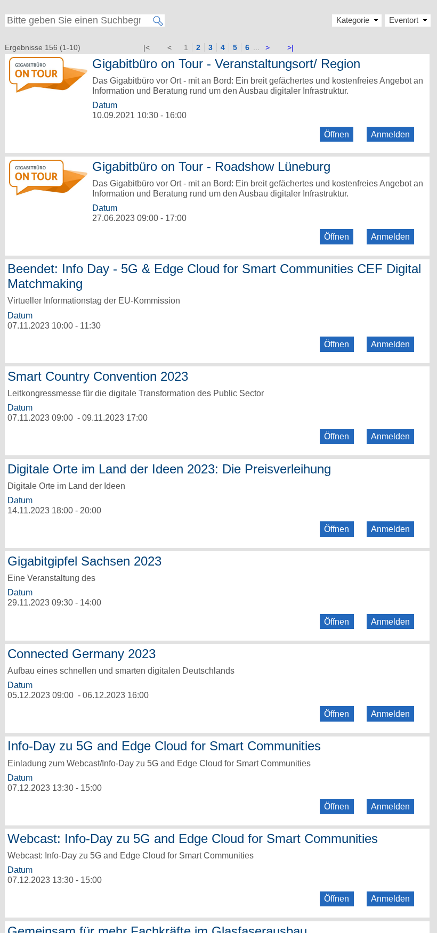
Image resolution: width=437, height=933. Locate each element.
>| (290, 47)
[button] (407, 20)
